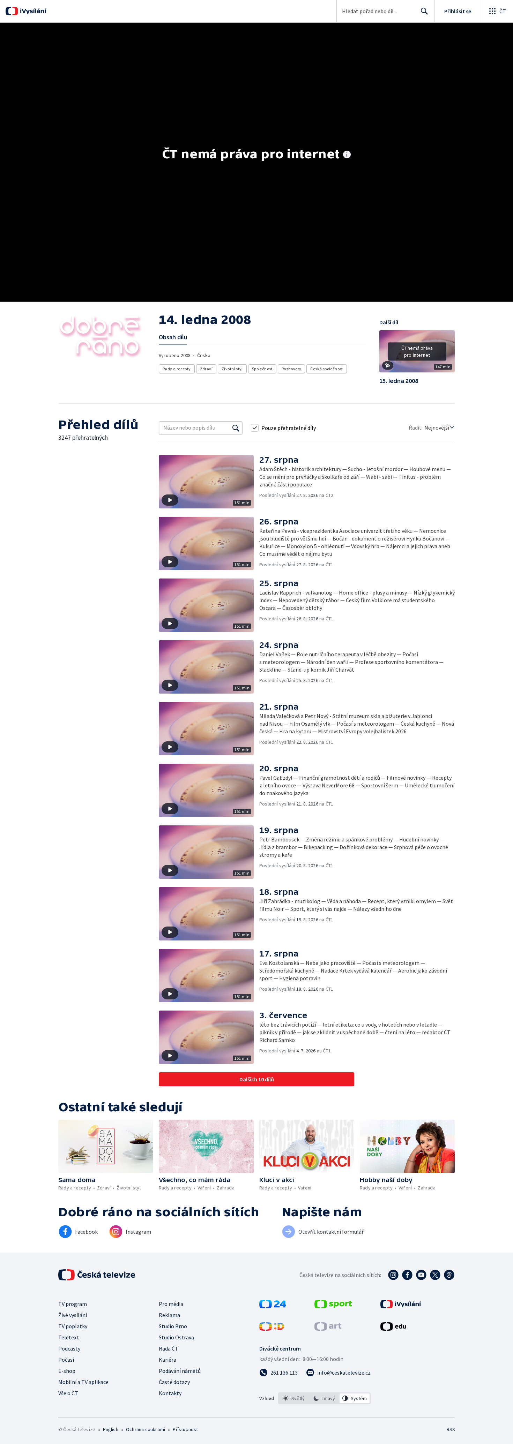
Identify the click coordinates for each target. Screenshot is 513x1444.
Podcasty (69, 1348)
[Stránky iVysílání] (400, 1306)
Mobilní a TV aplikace (83, 1381)
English (110, 1429)
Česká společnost (326, 368)
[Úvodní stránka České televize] (97, 1274)
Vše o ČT (68, 1393)
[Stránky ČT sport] (333, 1306)
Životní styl (232, 368)
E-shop (66, 1370)
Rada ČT (168, 1348)
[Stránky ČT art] (327, 1328)
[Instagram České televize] (393, 1274)
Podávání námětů (180, 1370)
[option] (294, 1398)
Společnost (262, 368)
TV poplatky (72, 1326)
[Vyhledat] (236, 428)
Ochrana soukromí (145, 1429)
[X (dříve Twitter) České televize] (435, 1274)
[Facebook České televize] (407, 1274)
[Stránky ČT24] (272, 1306)
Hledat (424, 11)
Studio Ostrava (176, 1337)
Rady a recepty (177, 368)
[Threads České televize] (449, 1274)
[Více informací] (347, 155)
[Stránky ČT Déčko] (271, 1328)
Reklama (169, 1314)
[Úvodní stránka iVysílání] (32, 11)
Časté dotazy (174, 1381)
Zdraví (206, 368)
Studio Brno (173, 1326)
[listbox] (324, 1398)
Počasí (66, 1359)
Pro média (171, 1303)
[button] (417, 354)
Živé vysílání (72, 1314)
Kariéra (167, 1359)
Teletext (68, 1337)
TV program (72, 1303)
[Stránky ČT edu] (393, 1328)
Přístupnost (185, 1429)
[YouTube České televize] (421, 1274)
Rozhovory (292, 368)
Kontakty (170, 1393)
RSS (451, 1429)
